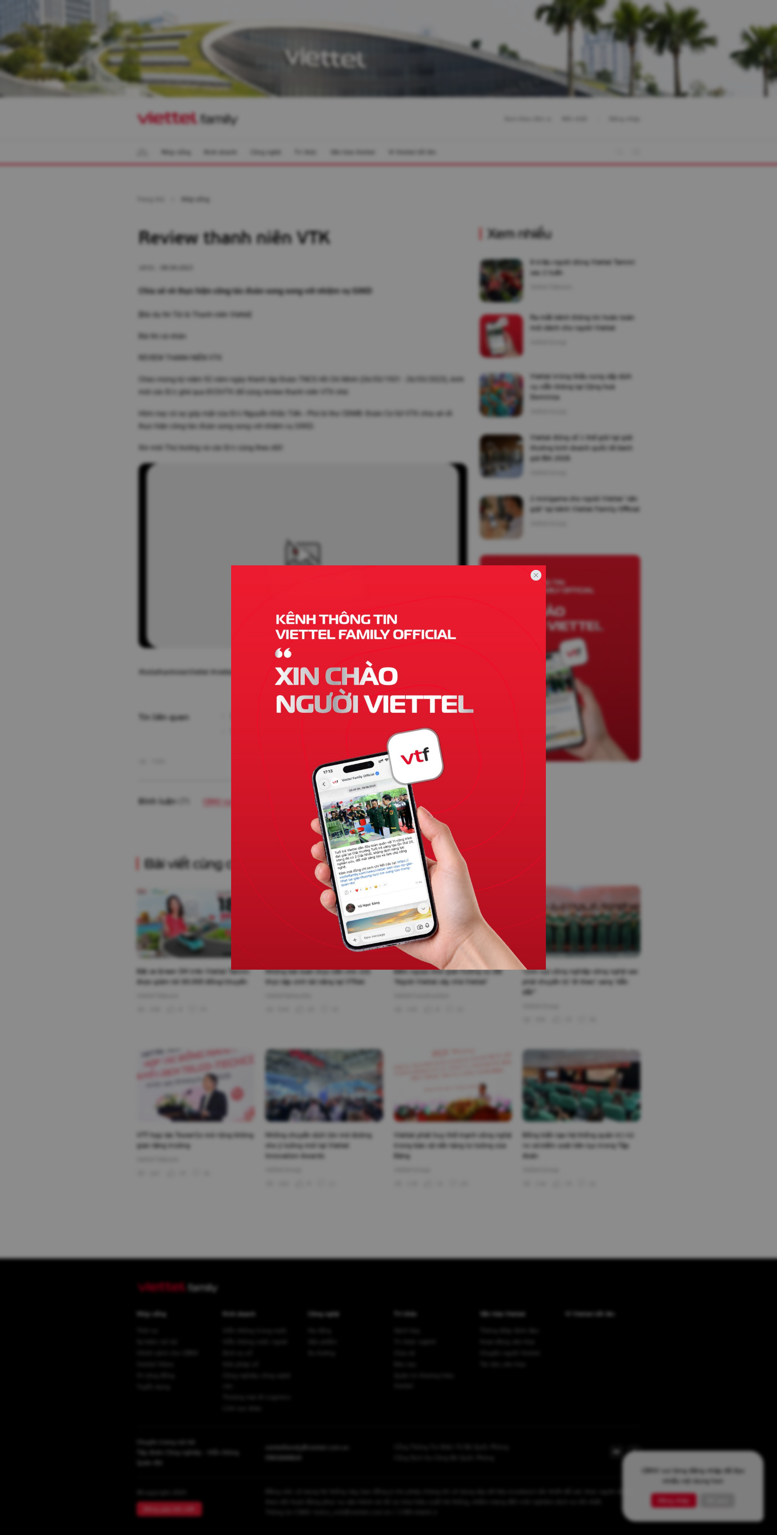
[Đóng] (536, 575)
